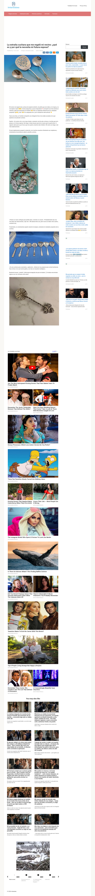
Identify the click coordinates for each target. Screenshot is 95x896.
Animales (47, 13)
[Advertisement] (47, 28)
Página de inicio (13, 13)
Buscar (67, 44)
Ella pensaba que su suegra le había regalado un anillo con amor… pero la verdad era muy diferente (75, 276)
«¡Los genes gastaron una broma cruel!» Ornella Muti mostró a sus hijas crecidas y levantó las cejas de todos (77, 250)
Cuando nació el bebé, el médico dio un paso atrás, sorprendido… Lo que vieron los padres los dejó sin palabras (76, 64)
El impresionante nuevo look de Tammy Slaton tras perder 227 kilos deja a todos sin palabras (76, 115)
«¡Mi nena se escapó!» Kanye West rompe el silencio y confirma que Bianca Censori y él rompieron (77, 301)
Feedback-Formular (72, 5)
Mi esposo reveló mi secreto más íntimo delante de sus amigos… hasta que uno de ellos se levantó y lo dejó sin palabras (46, 801)
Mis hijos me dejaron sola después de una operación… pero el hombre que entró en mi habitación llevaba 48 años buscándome (47, 828)
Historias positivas (37, 13)
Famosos (54, 13)
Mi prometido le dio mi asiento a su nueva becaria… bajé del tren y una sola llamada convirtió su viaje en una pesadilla (19, 828)
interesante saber (24, 13)
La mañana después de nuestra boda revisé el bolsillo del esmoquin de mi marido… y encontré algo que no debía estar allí (19, 716)
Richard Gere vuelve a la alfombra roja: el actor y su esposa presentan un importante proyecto (77, 171)
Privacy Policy (83, 5)
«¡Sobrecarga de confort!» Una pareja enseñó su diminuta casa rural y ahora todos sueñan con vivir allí (76, 90)
